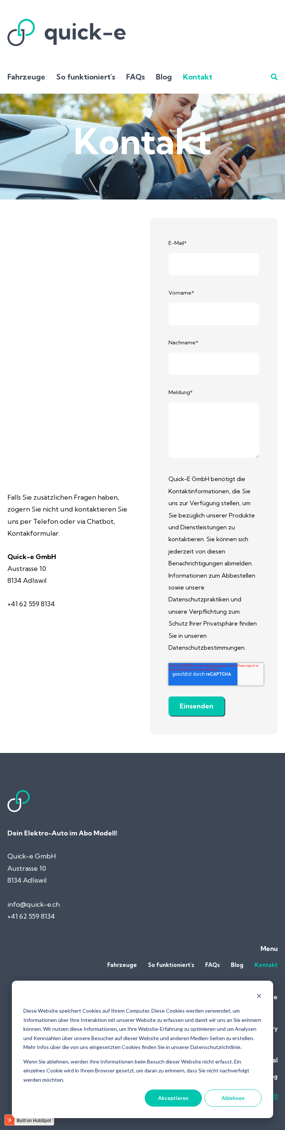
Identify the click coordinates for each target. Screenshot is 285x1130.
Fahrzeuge (26, 76)
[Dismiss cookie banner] (259, 996)
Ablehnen (233, 1098)
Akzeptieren (173, 1098)
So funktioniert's (85, 76)
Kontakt (197, 76)
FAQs (135, 76)
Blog (164, 76)
